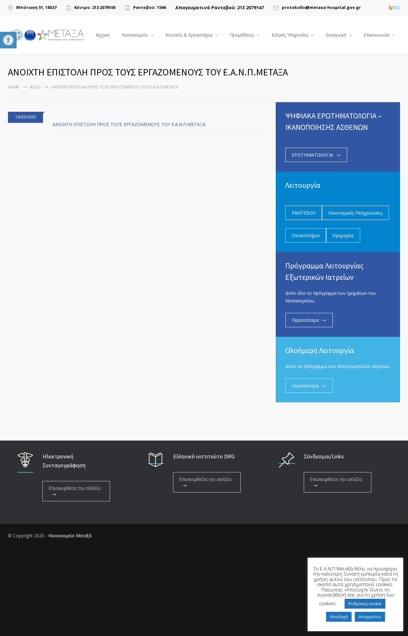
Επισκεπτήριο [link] (306, 235)
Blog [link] (35, 87)
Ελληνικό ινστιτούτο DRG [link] (204, 456)
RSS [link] (396, 7)
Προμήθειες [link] (242, 35)
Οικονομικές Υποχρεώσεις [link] (355, 213)
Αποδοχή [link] (339, 616)
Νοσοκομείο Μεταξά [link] (69, 536)
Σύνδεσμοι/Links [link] (324, 456)
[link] (8, 40)
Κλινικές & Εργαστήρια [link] (188, 35)
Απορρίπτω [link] (370, 616)
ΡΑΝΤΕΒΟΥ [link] (304, 213)
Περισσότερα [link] (305, 320)
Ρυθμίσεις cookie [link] (365, 603)
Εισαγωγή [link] (336, 35)
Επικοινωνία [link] (376, 35)
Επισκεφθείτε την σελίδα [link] (74, 488)
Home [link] (13, 87)
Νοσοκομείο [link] (135, 35)
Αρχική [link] (103, 35)
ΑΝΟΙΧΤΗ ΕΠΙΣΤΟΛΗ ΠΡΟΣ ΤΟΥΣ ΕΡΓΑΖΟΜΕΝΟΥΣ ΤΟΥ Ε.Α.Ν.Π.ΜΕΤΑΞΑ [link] (129, 124)
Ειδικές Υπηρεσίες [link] (290, 35)
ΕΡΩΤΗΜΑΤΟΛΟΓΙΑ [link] (312, 155)
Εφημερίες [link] (343, 235)
